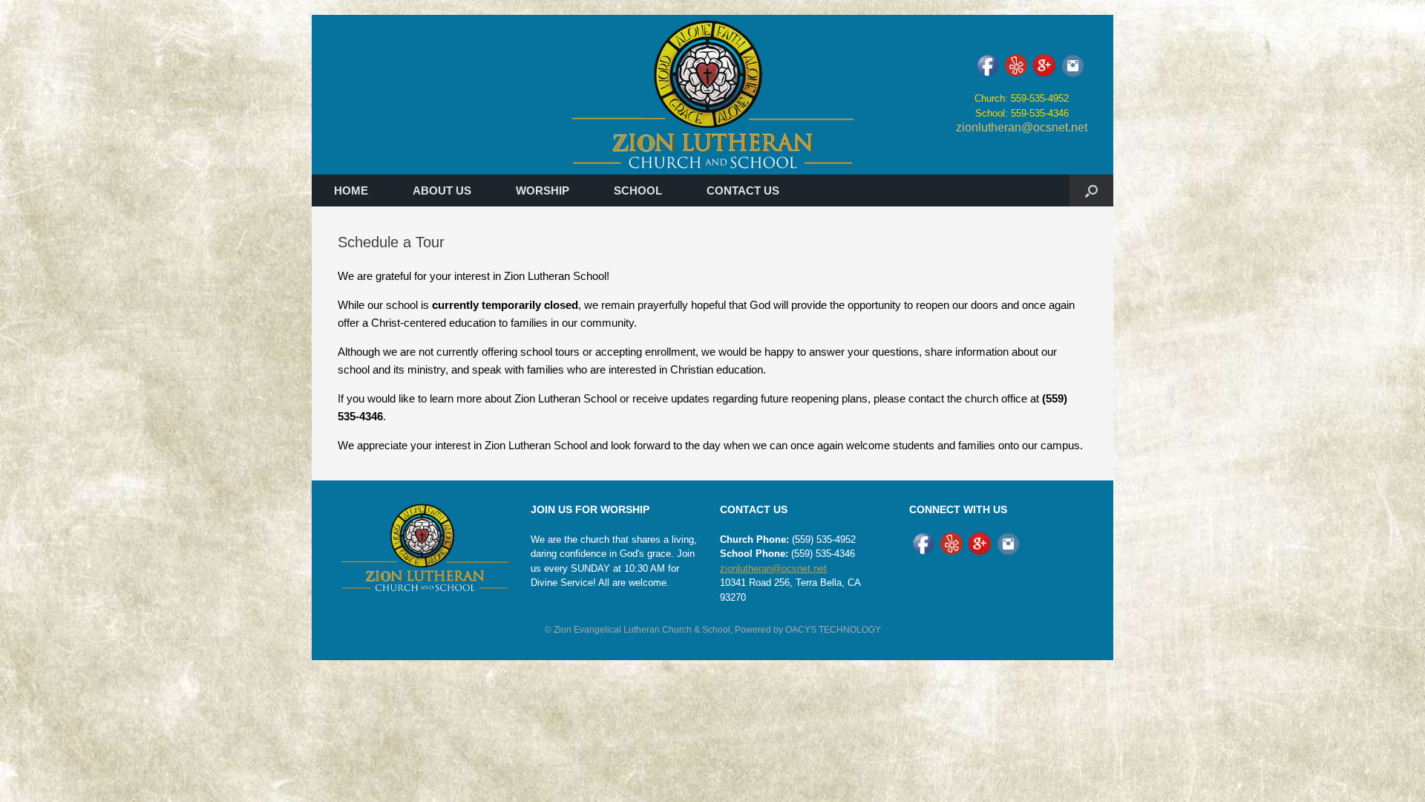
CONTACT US (743, 190)
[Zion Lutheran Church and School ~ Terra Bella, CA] (712, 95)
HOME (351, 190)
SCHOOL (638, 190)
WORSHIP (542, 190)
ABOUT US (442, 190)
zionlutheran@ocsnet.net (1021, 127)
